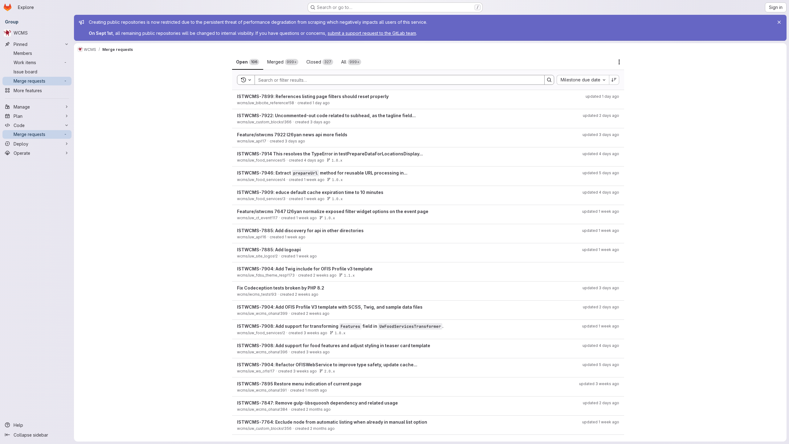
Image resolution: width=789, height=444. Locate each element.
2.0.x (329, 371)
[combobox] (583, 80)
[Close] (779, 22)
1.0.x (337, 160)
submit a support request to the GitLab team (372, 33)
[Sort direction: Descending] (614, 80)
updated (602, 96)
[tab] (247, 62)
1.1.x (349, 275)
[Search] (549, 80)
